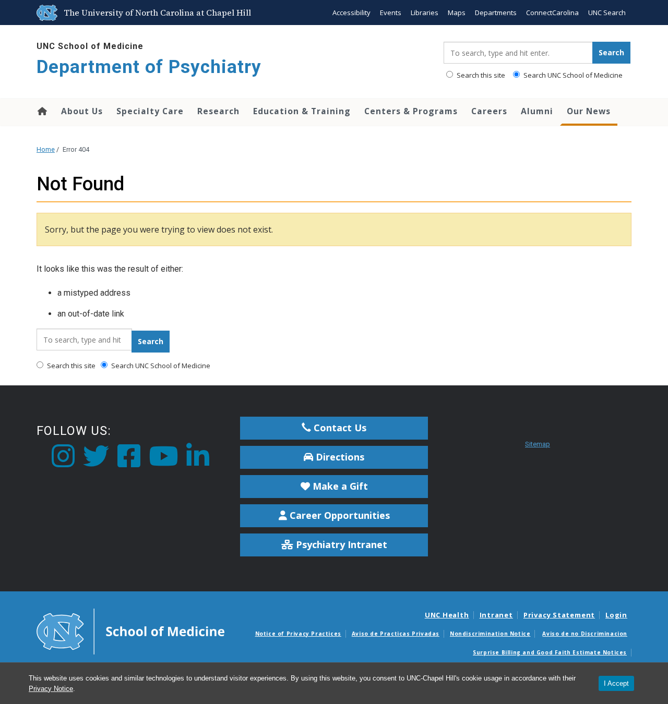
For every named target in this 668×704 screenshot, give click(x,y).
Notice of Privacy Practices (298, 633)
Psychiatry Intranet (340, 544)
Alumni (537, 111)
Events (390, 12)
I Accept (616, 683)
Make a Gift (339, 486)
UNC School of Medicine (90, 46)
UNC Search (607, 12)
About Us (82, 111)
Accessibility (351, 12)
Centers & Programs (411, 111)
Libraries (424, 12)
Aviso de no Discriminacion (584, 633)
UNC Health (447, 615)
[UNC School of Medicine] (130, 630)
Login (616, 615)
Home (41, 111)
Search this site (480, 75)
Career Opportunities (338, 515)
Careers (489, 111)
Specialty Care (150, 111)
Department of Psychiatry (149, 67)
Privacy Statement (559, 615)
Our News (589, 111)
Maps (457, 12)
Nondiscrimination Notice (490, 633)
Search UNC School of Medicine (572, 75)
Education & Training (302, 111)
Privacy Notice (51, 689)
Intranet (496, 615)
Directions (338, 457)
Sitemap (537, 444)
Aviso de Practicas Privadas (395, 633)
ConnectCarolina (552, 12)
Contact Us (338, 427)
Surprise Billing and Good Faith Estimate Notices (550, 652)
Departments (496, 12)
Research (218, 111)
